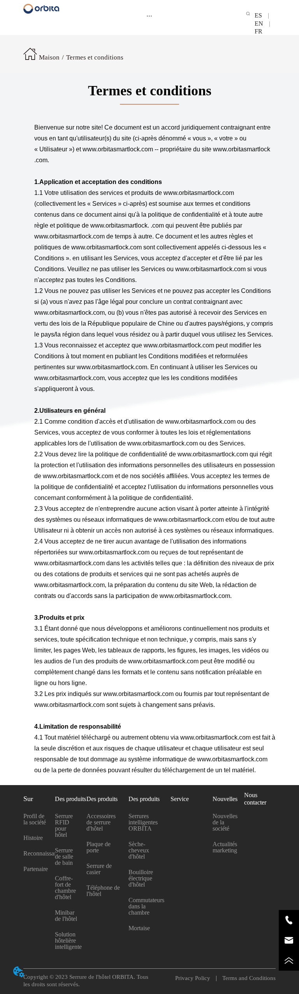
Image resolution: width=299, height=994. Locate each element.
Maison (49, 57)
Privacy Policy (195, 978)
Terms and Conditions (246, 978)
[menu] (149, 15)
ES (261, 15)
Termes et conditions (94, 57)
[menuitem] (149, 15)
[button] (149, 16)
